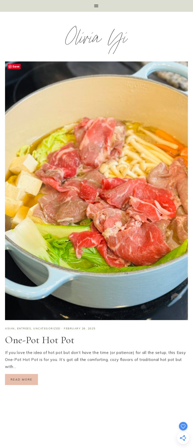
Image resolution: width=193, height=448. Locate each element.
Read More (21, 379)
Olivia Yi (96, 40)
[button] (96, 6)
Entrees (24, 328)
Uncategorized (47, 328)
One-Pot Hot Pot (39, 340)
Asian (10, 328)
